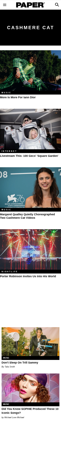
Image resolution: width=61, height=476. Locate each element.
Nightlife (10, 272)
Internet (9, 151)
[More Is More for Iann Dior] (30, 70)
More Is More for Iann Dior (18, 97)
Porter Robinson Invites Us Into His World (28, 276)
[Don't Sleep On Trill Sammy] (30, 341)
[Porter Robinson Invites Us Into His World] (30, 249)
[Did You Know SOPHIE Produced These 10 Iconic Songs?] (30, 387)
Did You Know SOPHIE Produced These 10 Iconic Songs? (30, 410)
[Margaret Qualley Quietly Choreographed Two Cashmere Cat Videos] (30, 187)
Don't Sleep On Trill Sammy (20, 362)
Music (6, 93)
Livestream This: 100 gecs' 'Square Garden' (29, 155)
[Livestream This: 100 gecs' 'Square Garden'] (30, 129)
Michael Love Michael (14, 417)
